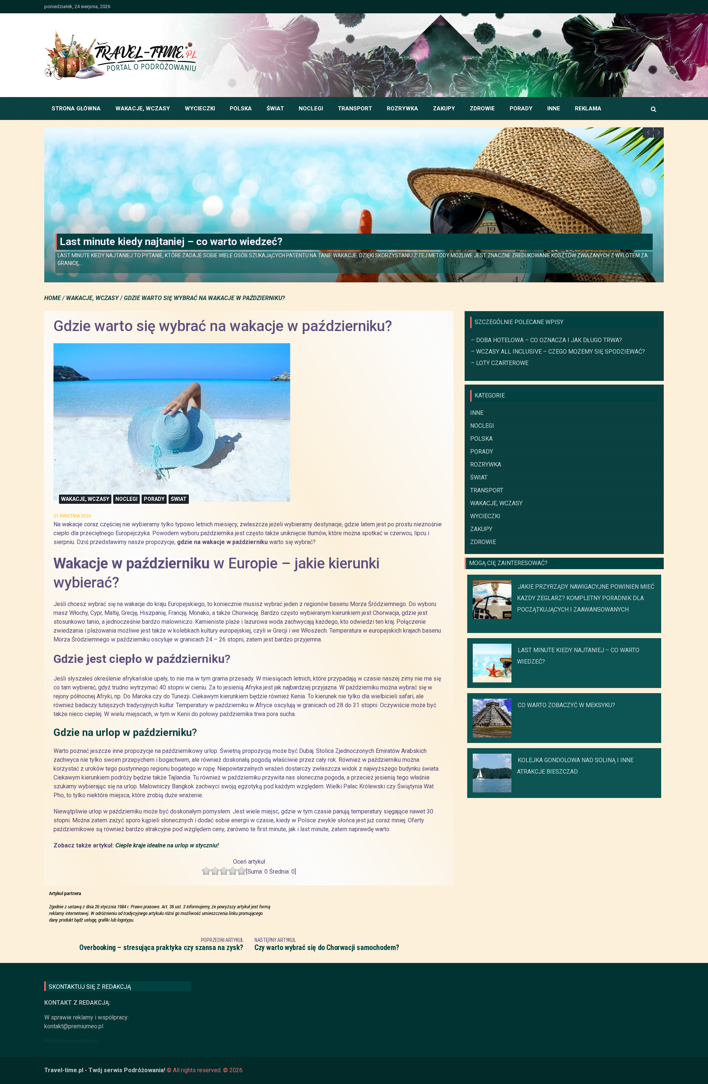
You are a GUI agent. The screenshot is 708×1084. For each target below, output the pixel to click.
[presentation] (648, 132)
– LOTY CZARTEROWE (499, 363)
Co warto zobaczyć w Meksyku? (134, 248)
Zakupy (444, 108)
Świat (275, 108)
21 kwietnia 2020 (72, 516)
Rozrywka (402, 108)
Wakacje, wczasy (142, 108)
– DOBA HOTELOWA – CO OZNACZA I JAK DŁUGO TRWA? (546, 340)
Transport (355, 108)
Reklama (588, 108)
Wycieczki (200, 108)
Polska (241, 108)
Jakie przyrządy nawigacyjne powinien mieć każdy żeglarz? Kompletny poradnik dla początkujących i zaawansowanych (585, 598)
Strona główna (76, 108)
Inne (553, 108)
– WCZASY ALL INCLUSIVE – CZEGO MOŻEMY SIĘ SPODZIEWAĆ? (558, 351)
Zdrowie (482, 108)
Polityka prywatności (71, 1041)
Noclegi (311, 108)
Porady (521, 108)
